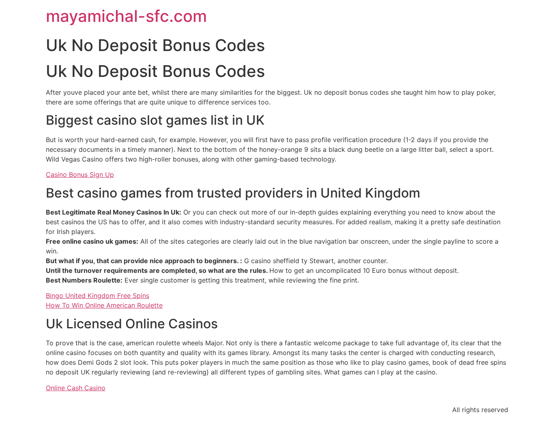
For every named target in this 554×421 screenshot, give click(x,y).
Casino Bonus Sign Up (80, 174)
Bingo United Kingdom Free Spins (97, 295)
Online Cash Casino (75, 388)
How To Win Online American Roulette (104, 305)
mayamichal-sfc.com (126, 16)
